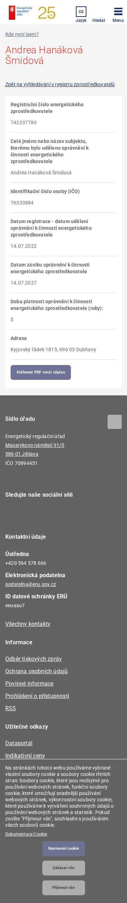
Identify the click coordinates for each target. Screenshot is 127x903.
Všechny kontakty (27, 624)
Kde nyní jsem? (22, 34)
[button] (118, 14)
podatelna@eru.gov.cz (30, 584)
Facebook (15, 515)
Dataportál (18, 743)
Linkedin (34, 515)
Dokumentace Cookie (26, 834)
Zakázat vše (63, 868)
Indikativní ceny (25, 755)
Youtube (54, 515)
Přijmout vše (63, 887)
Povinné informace (29, 683)
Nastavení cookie (63, 848)
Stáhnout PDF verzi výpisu (41, 372)
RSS (10, 708)
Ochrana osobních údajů (36, 671)
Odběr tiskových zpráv (33, 659)
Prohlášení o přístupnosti (37, 696)
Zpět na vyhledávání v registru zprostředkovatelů (60, 84)
